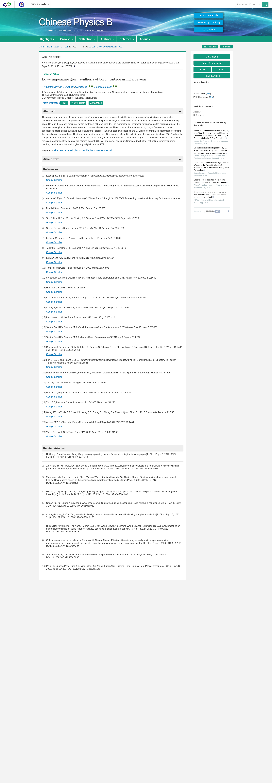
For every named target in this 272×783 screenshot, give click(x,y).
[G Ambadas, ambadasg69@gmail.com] (89, 86)
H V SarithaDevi (50, 87)
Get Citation (96, 103)
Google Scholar (54, 180)
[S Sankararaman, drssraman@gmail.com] (113, 86)
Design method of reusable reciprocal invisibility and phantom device (121, 514)
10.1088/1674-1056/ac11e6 (86, 569)
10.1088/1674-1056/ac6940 (80, 506)
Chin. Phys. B (46, 46)
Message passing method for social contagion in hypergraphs (115, 454)
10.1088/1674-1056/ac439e (65, 546)
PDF (64, 103)
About (144, 39)
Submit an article (208, 15)
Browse (65, 39)
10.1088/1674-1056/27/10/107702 (105, 46)
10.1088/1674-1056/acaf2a (64, 483)
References (198, 115)
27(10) (64, 46)
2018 (57, 46)
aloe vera (58, 150)
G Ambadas (81, 87)
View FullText (78, 103)
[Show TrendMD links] (228, 211)
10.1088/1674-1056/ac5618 (65, 531)
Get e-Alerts (209, 29)
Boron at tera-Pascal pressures (147, 566)
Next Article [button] (227, 47)
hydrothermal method (101, 150)
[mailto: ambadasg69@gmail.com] (92, 86)
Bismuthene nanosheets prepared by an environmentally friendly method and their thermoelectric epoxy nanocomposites (211, 150)
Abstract (197, 112)
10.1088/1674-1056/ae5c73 (74, 457)
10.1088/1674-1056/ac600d (115, 494)
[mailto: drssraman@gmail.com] (116, 86)
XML (221, 69)
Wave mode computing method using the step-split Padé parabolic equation (120, 503)
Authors (106, 39)
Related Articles (212, 76)
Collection (85, 39)
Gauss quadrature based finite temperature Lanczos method (98, 554)
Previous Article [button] (210, 47)
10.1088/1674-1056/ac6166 (80, 517)
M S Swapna (66, 87)
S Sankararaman (102, 87)
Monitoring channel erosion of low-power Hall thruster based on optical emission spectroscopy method (210, 194)
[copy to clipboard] (74, 66)
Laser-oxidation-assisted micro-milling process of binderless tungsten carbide (210, 181)
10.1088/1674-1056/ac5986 (65, 557)
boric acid (69, 150)
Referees (125, 39)
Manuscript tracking (209, 22)
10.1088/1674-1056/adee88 (144, 468)
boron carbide (82, 150)
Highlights (47, 39)
